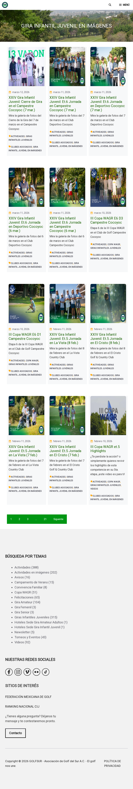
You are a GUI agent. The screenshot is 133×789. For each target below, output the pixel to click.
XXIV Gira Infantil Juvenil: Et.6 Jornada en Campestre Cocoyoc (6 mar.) (65, 224)
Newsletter (22, 632)
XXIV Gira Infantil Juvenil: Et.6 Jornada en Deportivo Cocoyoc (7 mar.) (107, 103)
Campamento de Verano (31, 582)
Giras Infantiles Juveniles (105, 248)
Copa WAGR (114, 244)
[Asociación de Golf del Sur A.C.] (5, 5)
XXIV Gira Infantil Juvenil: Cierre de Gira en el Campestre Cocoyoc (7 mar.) (25, 103)
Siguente (58, 519)
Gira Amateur (23, 602)
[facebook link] (9, 672)
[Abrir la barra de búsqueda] (110, 5)
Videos (94, 488)
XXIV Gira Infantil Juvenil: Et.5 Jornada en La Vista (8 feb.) (65, 338)
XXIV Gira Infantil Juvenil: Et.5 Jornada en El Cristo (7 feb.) (65, 451)
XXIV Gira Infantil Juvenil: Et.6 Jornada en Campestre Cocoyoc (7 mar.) (65, 103)
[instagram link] (18, 672)
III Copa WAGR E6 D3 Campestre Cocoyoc (106, 220)
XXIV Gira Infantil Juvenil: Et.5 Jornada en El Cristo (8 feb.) (106, 338)
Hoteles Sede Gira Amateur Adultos (39, 622)
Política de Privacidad (112, 763)
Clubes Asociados (21, 147)
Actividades (18, 136)
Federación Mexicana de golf (28, 697)
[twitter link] (27, 672)
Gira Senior (22, 612)
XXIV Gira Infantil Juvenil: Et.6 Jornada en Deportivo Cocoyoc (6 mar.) (26, 224)
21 (45, 519)
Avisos (19, 577)
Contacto (15, 733)
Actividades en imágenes (32, 572)
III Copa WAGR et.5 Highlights (105, 449)
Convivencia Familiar (29, 587)
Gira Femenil (23, 607)
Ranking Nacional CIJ (22, 706)
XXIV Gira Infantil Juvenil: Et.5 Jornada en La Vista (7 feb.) (24, 451)
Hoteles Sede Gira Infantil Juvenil (37, 627)
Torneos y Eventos (27, 637)
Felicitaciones (24, 597)
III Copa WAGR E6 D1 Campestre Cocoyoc (25, 336)
